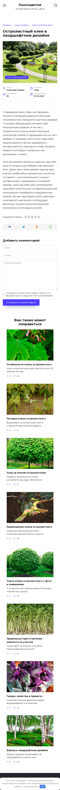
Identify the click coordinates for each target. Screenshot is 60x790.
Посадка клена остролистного (26, 418)
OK (42, 786)
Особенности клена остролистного (29, 364)
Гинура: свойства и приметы (24, 696)
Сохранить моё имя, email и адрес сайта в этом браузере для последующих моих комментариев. (29, 294)
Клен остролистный (17, 77)
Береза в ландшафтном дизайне (27, 750)
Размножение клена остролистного (29, 527)
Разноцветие (30, 5)
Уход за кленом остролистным (26, 472)
